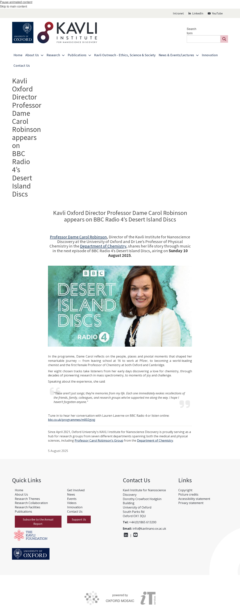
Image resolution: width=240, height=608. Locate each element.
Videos (71, 503)
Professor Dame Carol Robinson (78, 236)
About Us (21, 494)
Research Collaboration (31, 503)
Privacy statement (190, 503)
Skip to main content (13, 6)
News (71, 494)
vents (72, 499)
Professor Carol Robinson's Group (99, 440)
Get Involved (76, 490)
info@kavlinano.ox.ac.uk (149, 528)
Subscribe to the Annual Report (38, 522)
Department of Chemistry (103, 246)
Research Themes (27, 499)
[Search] (224, 39)
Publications (23, 511)
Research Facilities (27, 507)
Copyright (185, 490)
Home (19, 490)
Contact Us (74, 511)
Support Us (79, 519)
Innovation (74, 507)
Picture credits (188, 494)
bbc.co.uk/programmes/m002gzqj (71, 420)
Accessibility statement (194, 499)
